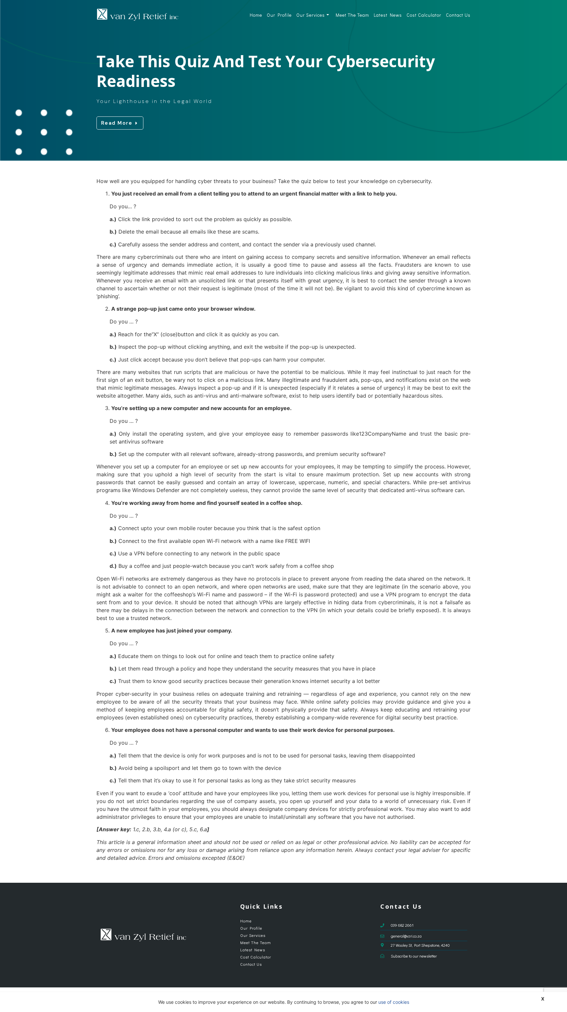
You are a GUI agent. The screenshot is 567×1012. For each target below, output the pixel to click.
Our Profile (279, 15)
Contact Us (458, 15)
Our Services (310, 15)
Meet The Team (352, 15)
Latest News (388, 15)
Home (256, 15)
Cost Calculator (424, 15)
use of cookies (393, 1002)
